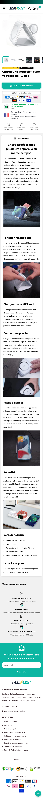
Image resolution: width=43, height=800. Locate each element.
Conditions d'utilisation (13, 747)
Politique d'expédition (12, 739)
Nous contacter (10, 722)
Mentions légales (10, 729)
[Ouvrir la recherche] (29, 8)
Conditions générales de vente (16, 743)
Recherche (8, 725)
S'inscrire (21, 672)
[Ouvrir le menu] (4, 8)
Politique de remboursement (15, 736)
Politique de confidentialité (14, 732)
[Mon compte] (34, 8)
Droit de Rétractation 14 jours (16, 750)
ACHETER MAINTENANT (22, 86)
